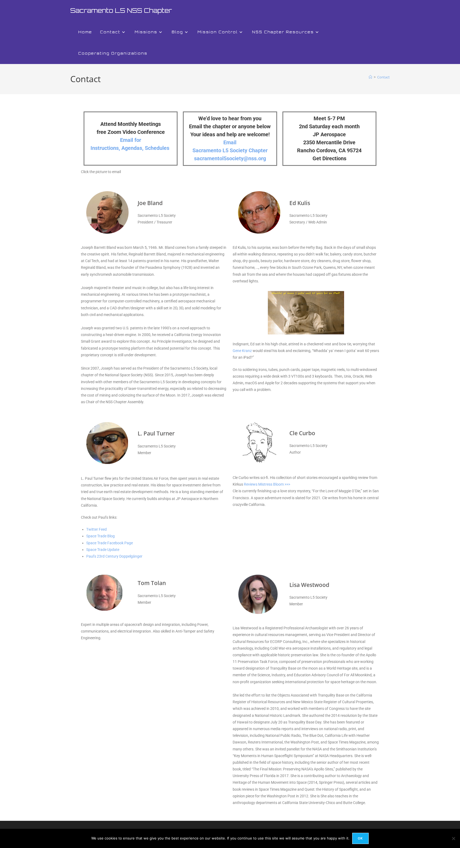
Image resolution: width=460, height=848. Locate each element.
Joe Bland (150, 203)
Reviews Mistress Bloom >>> (267, 484)
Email (229, 142)
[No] (453, 838)
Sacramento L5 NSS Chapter (121, 10)
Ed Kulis (299, 203)
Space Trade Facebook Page (109, 543)
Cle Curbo (302, 433)
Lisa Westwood (309, 585)
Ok (360, 838)
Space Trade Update (102, 549)
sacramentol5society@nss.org (230, 158)
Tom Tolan (152, 583)
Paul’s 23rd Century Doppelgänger (114, 556)
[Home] (370, 77)
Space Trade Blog (100, 536)
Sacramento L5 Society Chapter (230, 150)
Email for (130, 140)
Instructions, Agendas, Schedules (130, 148)
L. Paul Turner (156, 433)
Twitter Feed (96, 529)
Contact (383, 77)
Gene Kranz (242, 351)
